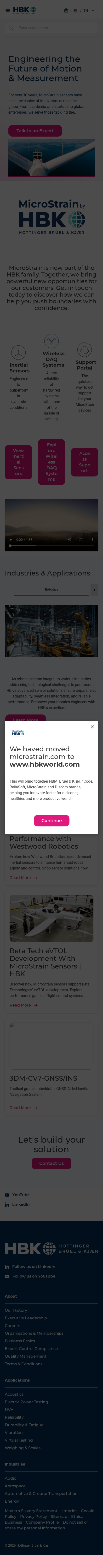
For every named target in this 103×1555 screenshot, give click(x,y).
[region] (51, 777)
